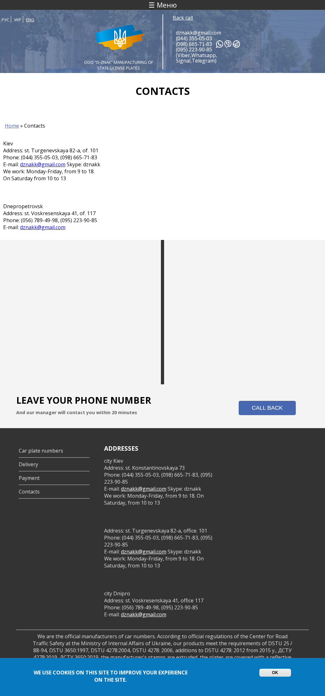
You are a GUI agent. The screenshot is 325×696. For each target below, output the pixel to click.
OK (275, 672)
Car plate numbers (41, 450)
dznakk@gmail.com (198, 32)
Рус (5, 20)
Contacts (29, 491)
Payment (29, 477)
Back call (183, 17)
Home (12, 125)
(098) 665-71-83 (194, 44)
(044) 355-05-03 (194, 38)
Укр (17, 20)
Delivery (28, 464)
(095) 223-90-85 (194, 49)
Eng (30, 20)
